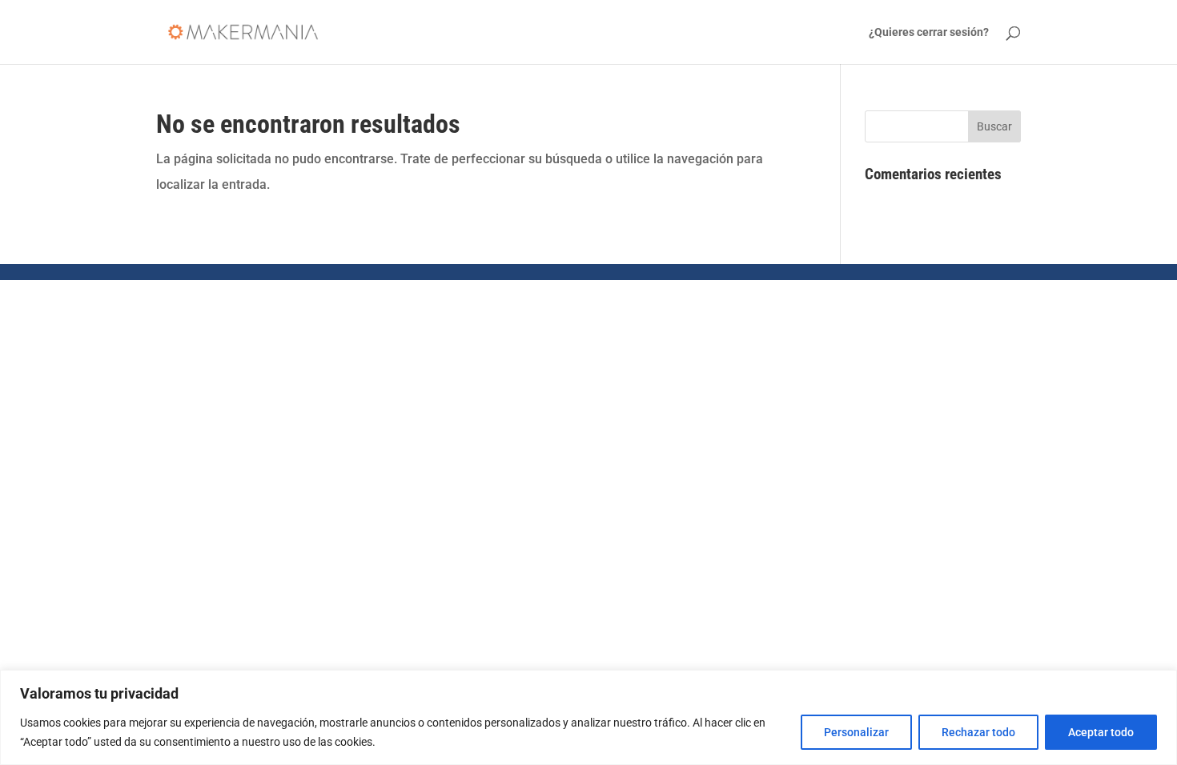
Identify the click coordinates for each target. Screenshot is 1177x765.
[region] (588, 717)
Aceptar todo (1101, 732)
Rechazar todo (978, 732)
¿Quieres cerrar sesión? (929, 32)
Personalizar (856, 732)
